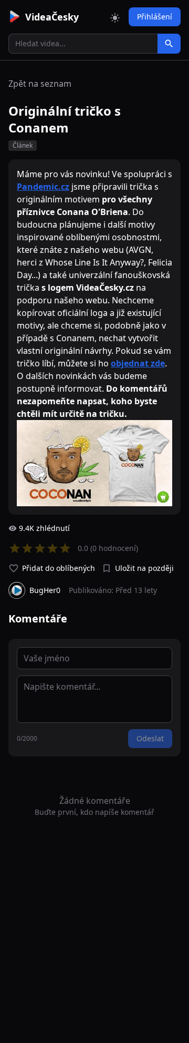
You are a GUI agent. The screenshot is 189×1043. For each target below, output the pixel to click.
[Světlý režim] (115, 16)
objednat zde (138, 363)
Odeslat (150, 738)
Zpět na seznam (39, 83)
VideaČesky (52, 17)
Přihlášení (154, 17)
